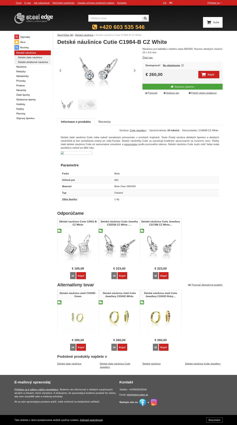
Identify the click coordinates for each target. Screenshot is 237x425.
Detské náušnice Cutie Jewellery (203, 363)
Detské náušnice (151, 363)
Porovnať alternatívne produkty (207, 285)
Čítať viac (147, 57)
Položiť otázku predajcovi (204, 93)
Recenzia (104, 121)
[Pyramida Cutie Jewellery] (87, 104)
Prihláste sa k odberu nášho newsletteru (36, 389)
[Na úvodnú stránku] (33, 18)
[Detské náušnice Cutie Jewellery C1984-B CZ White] (97, 70)
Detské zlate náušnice (69, 363)
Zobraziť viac (182, 65)
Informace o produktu (76, 121)
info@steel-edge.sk (137, 394)
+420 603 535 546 (122, 27)
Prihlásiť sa (214, 2)
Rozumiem (214, 420)
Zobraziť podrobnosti (91, 420)
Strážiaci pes (172, 93)
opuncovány (131, 144)
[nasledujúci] (134, 70)
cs (164, 2)
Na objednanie (171, 65)
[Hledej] (145, 18)
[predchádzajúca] (60, 70)
